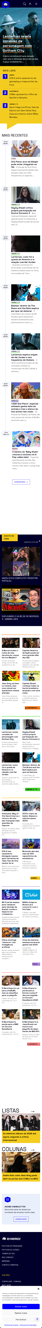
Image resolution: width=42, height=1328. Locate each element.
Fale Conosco (8, 1257)
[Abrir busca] (24, 3)
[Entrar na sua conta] (30, 3)
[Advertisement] (21, 509)
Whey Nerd (6, 1285)
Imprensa (6, 1261)
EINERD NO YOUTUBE (31, 542)
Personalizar (21, 1319)
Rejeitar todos (21, 1313)
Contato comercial (10, 1265)
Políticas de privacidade (28, 1325)
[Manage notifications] (37, 1319)
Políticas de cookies (11, 1325)
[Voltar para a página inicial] (5, 4)
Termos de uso (8, 1253)
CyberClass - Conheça (11, 1281)
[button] (38, 1289)
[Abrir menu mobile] (36, 4)
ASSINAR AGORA (21, 1219)
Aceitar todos (21, 1306)
